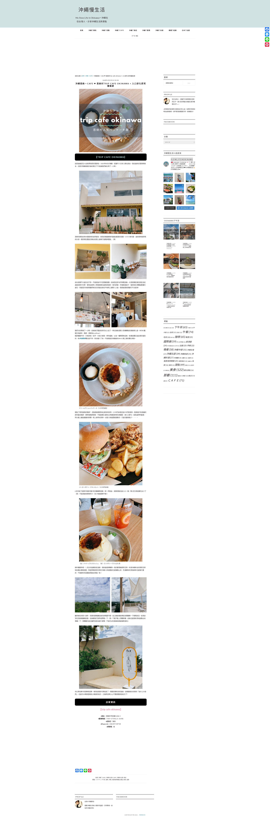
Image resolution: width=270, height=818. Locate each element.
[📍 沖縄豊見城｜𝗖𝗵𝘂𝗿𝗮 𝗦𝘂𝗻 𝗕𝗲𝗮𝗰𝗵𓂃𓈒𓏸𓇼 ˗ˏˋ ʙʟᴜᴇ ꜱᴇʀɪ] (179, 188)
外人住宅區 (181, 342)
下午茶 (103, 779)
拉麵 (183, 345)
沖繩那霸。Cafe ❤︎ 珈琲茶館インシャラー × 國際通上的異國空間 (187, 245)
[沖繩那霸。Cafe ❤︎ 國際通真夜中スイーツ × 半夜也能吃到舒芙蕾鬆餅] (187, 268)
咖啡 (107, 779)
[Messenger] (267, 34)
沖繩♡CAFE (102, 777)
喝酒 (189, 337)
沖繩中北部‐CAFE (111, 777)
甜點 (121, 779)
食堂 (185, 376)
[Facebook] (267, 29)
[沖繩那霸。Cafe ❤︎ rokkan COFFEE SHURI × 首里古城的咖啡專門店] (171, 298)
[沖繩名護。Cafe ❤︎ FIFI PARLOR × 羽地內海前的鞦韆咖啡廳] (187, 298)
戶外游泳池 (171, 345)
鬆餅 (128, 779)
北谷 (179, 332)
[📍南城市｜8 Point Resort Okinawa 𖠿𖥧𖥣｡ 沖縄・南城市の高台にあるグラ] (168, 199)
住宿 (173, 332)
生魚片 (187, 365)
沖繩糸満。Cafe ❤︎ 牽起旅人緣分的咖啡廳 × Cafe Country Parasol (171, 246)
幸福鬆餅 (82, 338)
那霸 (170, 375)
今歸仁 (190, 327)
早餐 (110, 779)
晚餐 (168, 349)
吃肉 (166, 337)
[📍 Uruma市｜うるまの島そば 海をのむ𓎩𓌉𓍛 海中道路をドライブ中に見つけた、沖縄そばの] (168, 188)
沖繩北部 (173, 353)
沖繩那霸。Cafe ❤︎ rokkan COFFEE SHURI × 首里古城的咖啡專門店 (171, 305)
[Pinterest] (267, 44)
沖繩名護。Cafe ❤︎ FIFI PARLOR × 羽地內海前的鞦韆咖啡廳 (187, 304)
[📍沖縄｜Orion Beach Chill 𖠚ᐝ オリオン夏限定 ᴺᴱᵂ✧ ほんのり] (179, 177)
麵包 (165, 381)
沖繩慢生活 (91, 10)
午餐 (187, 332)
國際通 (169, 341)
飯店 (191, 376)
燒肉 (172, 365)
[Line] (267, 39)
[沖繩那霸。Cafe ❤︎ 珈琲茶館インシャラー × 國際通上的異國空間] (187, 239)
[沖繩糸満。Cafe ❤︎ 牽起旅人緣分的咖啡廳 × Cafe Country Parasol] (171, 239)
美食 (125, 779)
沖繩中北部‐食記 (121, 777)
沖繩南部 (185, 354)
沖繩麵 (177, 358)
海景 (190, 358)
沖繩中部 (180, 349)
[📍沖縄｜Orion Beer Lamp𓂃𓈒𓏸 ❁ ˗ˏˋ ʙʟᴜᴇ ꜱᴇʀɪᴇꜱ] (190, 177)
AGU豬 (166, 327)
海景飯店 (182, 361)
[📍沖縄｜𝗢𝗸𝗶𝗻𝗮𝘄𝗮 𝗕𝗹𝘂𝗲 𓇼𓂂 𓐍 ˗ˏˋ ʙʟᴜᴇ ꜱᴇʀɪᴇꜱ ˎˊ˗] (190, 199)
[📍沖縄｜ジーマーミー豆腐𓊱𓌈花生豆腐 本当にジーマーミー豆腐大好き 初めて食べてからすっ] (190, 188)
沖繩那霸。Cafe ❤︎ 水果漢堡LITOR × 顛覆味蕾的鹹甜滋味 (171, 274)
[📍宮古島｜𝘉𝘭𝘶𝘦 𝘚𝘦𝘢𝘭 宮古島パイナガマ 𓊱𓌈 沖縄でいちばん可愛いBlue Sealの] (168, 177)
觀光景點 (189, 370)
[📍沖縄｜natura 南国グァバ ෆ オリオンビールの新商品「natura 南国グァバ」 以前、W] (179, 199)
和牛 (172, 337)
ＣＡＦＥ (98, 779)
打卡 (177, 345)
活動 (185, 358)
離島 (180, 376)
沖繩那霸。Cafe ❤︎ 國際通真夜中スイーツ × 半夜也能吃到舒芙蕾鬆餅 (187, 275)
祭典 (167, 370)
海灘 (190, 361)
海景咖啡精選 (116, 779)
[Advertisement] (135, 58)
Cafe (171, 328)
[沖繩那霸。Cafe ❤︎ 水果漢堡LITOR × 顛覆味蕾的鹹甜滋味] (171, 268)
